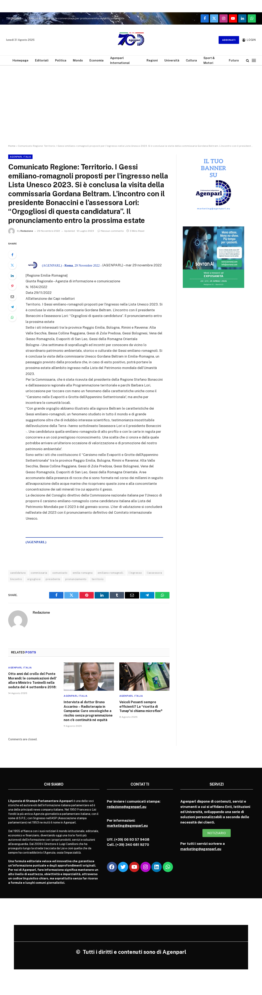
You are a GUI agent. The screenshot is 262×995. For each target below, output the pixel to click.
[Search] (247, 60)
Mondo (78, 60)
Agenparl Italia (20, 157)
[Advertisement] (131, 108)
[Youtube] (134, 867)
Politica (60, 60)
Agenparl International (120, 60)
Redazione (26, 230)
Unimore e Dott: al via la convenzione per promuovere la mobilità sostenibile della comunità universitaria (78, 18)
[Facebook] (12, 255)
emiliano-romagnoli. (111, 572)
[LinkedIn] (12, 275)
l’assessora (154, 572)
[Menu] (254, 60)
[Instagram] (145, 867)
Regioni (152, 60)
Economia (96, 60)
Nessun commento (112, 230)
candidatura (18, 572)
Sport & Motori (209, 60)
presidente (53, 579)
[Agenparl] (131, 40)
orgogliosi (34, 579)
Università (171, 60)
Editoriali (42, 60)
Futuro (234, 60)
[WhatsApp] (12, 317)
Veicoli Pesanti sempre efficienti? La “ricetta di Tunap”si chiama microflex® (141, 706)
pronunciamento (75, 579)
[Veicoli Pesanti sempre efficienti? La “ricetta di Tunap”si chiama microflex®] (144, 676)
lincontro (16, 579)
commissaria (39, 572)
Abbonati (229, 40)
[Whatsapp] (168, 867)
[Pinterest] (12, 286)
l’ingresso (135, 572)
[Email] (12, 296)
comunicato (60, 572)
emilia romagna (83, 572)
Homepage (20, 60)
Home (11, 145)
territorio (98, 579)
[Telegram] (12, 307)
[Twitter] (12, 265)
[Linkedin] (156, 867)
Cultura (191, 60)
